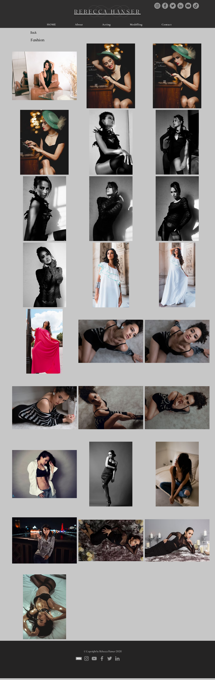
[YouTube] (188, 6)
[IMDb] (79, 658)
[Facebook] (165, 6)
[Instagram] (157, 6)
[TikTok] (196, 6)
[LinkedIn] (180, 6)
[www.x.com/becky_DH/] (173, 6)
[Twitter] (110, 658)
